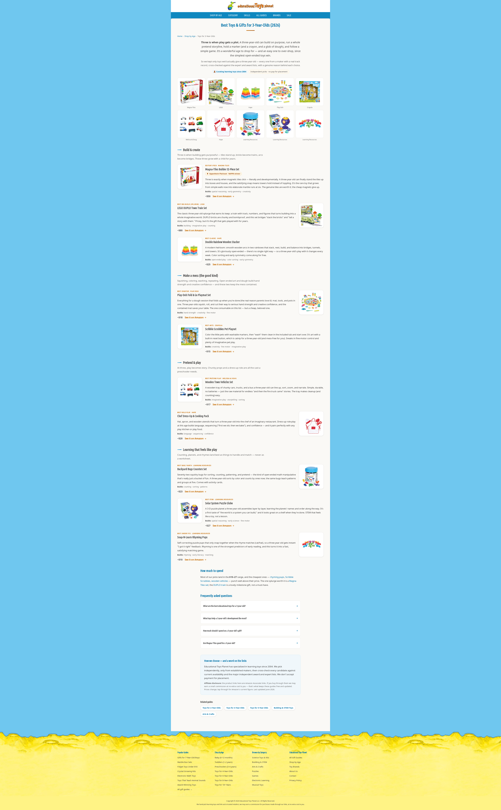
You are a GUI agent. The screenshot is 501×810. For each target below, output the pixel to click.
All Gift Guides (295, 757)
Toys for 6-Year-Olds (224, 775)
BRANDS (277, 15)
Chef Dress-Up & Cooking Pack (193, 416)
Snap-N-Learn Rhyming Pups (192, 537)
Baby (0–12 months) (223, 757)
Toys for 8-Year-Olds (224, 780)
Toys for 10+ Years (223, 784)
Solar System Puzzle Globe (219, 503)
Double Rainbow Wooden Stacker (222, 242)
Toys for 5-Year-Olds (259, 708)
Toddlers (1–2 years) (223, 762)
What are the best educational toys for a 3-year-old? (224, 606)
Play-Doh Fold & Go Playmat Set (194, 295)
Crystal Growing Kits (186, 771)
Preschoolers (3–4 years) (225, 766)
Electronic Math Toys (186, 775)
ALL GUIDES (261, 15)
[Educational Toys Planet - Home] (250, 6)
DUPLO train (219, 584)
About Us (293, 771)
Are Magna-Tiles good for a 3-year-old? (219, 643)
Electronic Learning (260, 780)
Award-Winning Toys (186, 784)
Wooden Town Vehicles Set (219, 382)
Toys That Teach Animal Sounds (191, 780)
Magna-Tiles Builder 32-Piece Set (222, 169)
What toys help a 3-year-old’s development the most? (225, 618)
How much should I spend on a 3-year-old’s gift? (222, 630)
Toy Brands (294, 766)
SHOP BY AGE (216, 15)
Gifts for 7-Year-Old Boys (188, 757)
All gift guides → (184, 789)
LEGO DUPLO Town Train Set (192, 208)
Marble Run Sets (184, 762)
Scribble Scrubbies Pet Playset (220, 329)
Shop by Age (189, 36)
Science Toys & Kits (260, 757)
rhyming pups (277, 576)
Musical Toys (257, 784)
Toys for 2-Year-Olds (212, 708)
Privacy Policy (295, 780)
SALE (289, 15)
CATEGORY (233, 15)
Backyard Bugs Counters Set (192, 469)
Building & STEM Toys (283, 708)
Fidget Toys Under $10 (187, 766)
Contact (292, 775)
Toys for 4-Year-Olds (235, 708)
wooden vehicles (219, 580)
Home (179, 36)
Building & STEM (259, 762)
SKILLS (247, 15)
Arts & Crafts (208, 714)
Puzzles (255, 771)
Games (255, 775)
